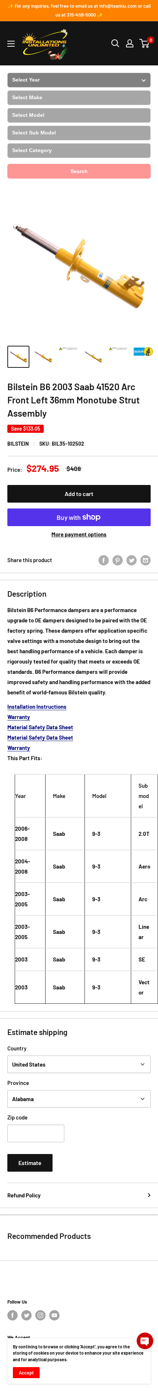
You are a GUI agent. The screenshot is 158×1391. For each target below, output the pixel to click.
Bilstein (18, 444)
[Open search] (115, 43)
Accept (26, 1373)
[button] (145, 1341)
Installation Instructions (37, 706)
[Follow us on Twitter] (26, 1315)
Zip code (17, 1117)
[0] (144, 43)
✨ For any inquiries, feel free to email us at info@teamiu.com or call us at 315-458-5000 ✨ (79, 10)
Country (16, 1048)
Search (79, 171)
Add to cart (79, 493)
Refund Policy (24, 1195)
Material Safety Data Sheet (40, 727)
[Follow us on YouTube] (54, 1315)
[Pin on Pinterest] (117, 559)
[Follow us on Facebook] (12, 1315)
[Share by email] (145, 559)
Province (18, 1082)
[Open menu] (11, 44)
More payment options (79, 534)
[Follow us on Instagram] (40, 1315)
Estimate (30, 1162)
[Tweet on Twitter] (131, 559)
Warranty (18, 717)
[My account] (129, 43)
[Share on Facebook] (103, 559)
